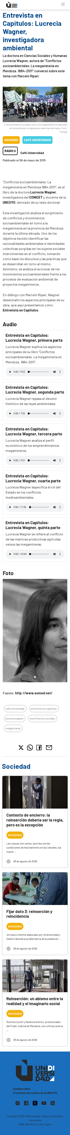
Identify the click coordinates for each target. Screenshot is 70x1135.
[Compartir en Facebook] (40, 747)
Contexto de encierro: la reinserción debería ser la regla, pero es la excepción (34, 819)
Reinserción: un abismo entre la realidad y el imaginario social (34, 1001)
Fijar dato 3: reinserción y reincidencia (29, 914)
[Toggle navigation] (63, 4)
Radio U (10, 151)
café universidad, (15, 708)
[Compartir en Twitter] (21, 747)
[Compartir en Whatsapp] (30, 747)
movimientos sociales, (43, 718)
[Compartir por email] (49, 747)
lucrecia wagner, (15, 718)
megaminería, (13, 728)
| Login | (47, 1124)
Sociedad (11, 140)
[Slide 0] (35, 677)
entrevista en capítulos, (44, 708)
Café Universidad (37, 140)
